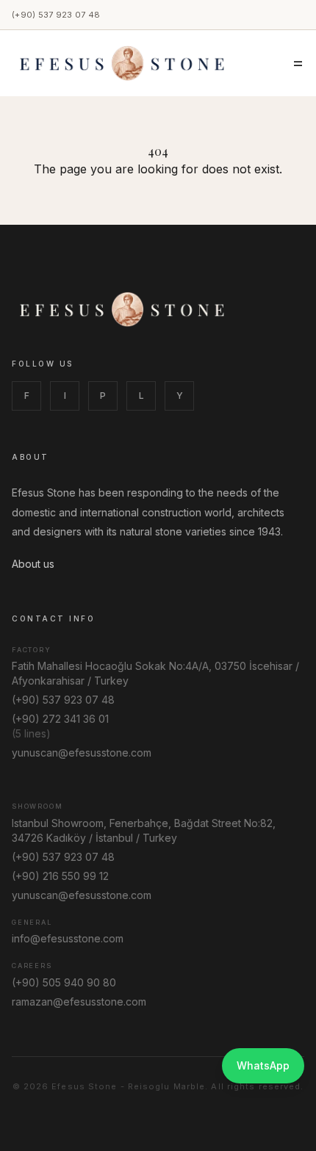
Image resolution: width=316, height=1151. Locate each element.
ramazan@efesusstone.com (79, 1001)
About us (33, 564)
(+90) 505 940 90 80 (64, 982)
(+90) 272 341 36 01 (60, 718)
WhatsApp (263, 1065)
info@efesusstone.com (67, 938)
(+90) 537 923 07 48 (56, 15)
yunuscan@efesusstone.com (81, 752)
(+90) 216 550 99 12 (60, 876)
